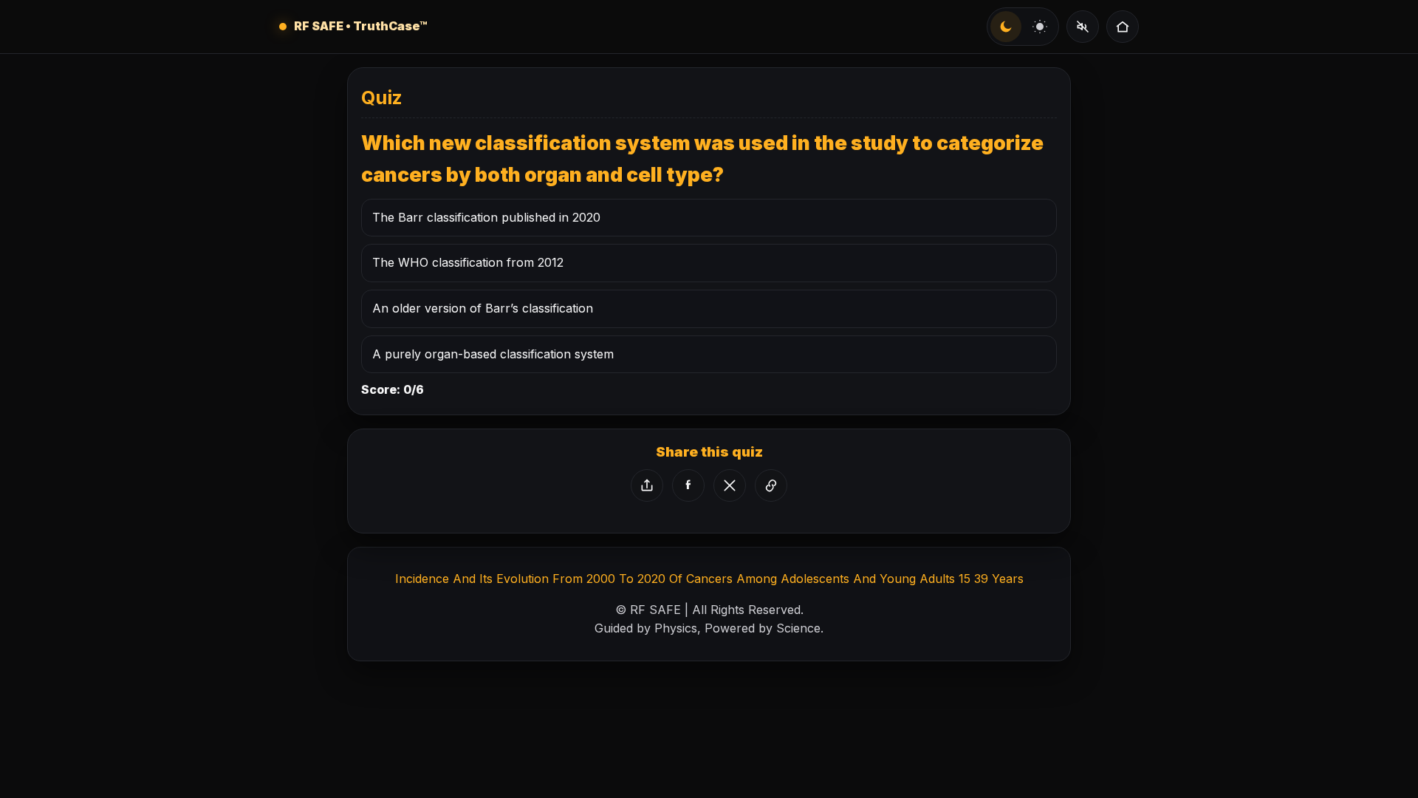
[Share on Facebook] (688, 485)
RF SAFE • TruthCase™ (361, 25)
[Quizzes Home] (1122, 26)
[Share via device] (647, 485)
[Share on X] (729, 485)
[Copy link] (771, 485)
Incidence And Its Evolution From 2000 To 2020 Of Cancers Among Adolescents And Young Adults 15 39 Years (709, 578)
